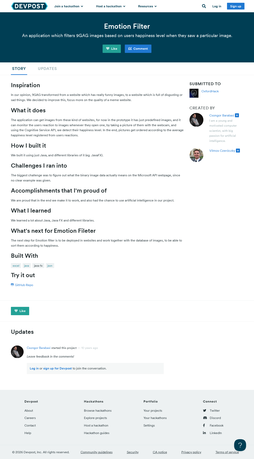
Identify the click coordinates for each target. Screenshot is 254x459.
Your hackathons (155, 418)
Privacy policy (191, 452)
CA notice (160, 452)
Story (19, 68)
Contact (30, 425)
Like (113, 49)
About (28, 410)
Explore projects (95, 418)
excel (16, 265)
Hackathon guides (96, 433)
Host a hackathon (109, 6)
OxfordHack (210, 91)
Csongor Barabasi (221, 115)
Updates (47, 68)
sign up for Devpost (57, 368)
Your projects (152, 410)
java (26, 265)
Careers (30, 418)
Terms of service (227, 452)
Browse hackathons (98, 410)
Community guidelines (97, 452)
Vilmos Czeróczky (222, 151)
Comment (140, 49)
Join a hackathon (67, 6)
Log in (216, 6)
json (49, 265)
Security (133, 452)
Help (27, 433)
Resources (146, 6)
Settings (149, 425)
